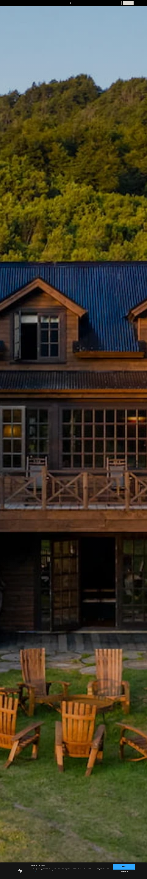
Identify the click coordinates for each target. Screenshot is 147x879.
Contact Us (116, 3)
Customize (123, 871)
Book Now (128, 3)
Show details (33, 876)
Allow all (124, 866)
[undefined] (73, 3)
